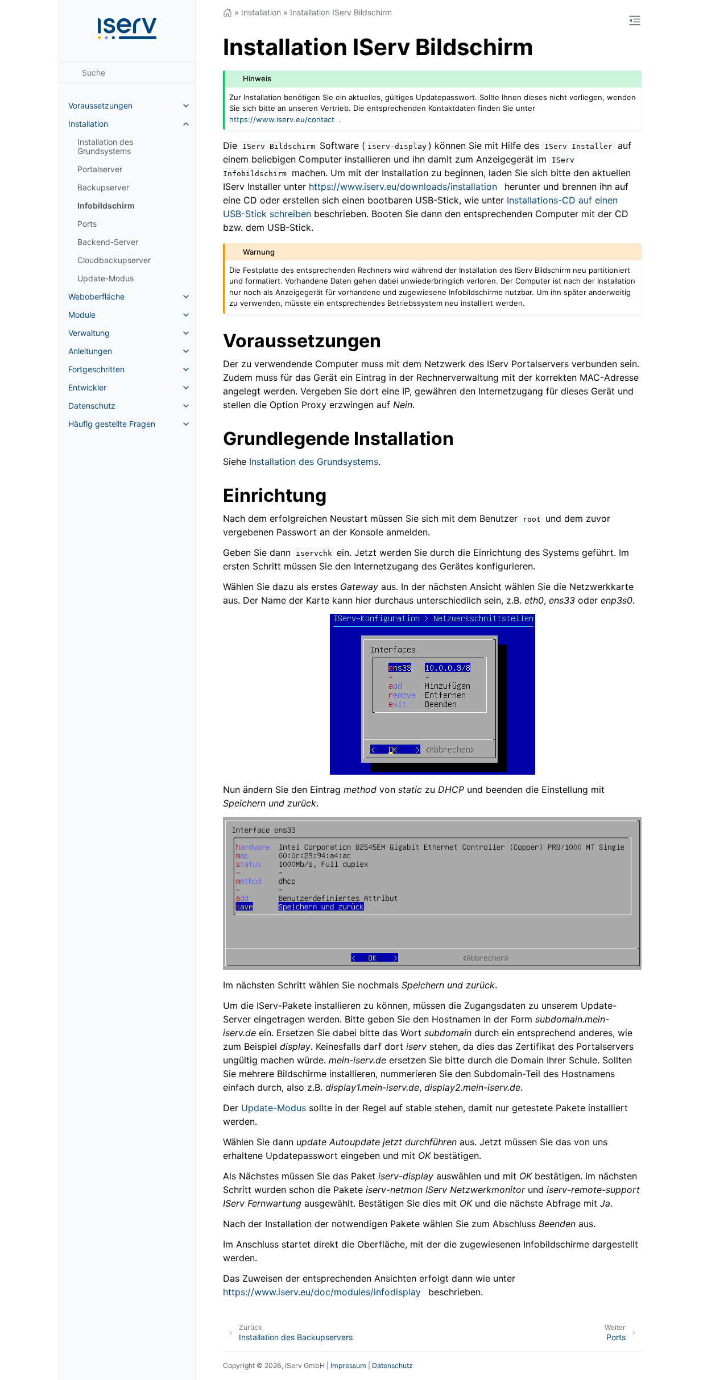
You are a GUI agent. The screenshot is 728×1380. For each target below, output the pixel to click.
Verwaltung (89, 333)
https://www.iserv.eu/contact (281, 119)
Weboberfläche (96, 296)
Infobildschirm (106, 205)
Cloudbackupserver (114, 260)
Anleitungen (90, 351)
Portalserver (99, 169)
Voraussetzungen (100, 105)
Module (82, 314)
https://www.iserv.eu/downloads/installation (403, 186)
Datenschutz (91, 405)
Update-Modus (105, 278)
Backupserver (103, 187)
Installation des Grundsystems (105, 146)
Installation (88, 123)
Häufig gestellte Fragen (111, 424)
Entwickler (87, 387)
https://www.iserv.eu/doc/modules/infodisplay (322, 1292)
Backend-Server (107, 242)
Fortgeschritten (96, 369)
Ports (87, 223)
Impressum (348, 1365)
